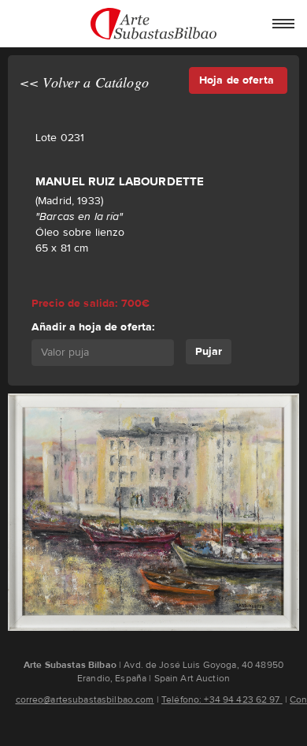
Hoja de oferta (238, 80)
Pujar (208, 351)
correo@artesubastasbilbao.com (85, 699)
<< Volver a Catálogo (84, 82)
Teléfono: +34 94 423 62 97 (222, 699)
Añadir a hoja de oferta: (92, 327)
